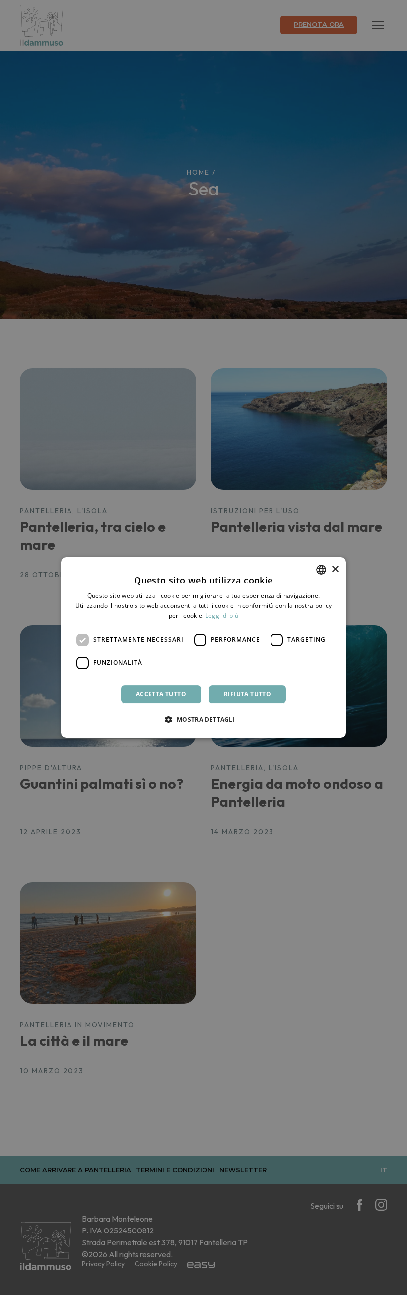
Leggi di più (222, 615)
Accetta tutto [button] (161, 694)
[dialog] (203, 647)
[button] (203, 719)
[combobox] (321, 570)
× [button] (335, 569)
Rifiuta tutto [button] (247, 694)
